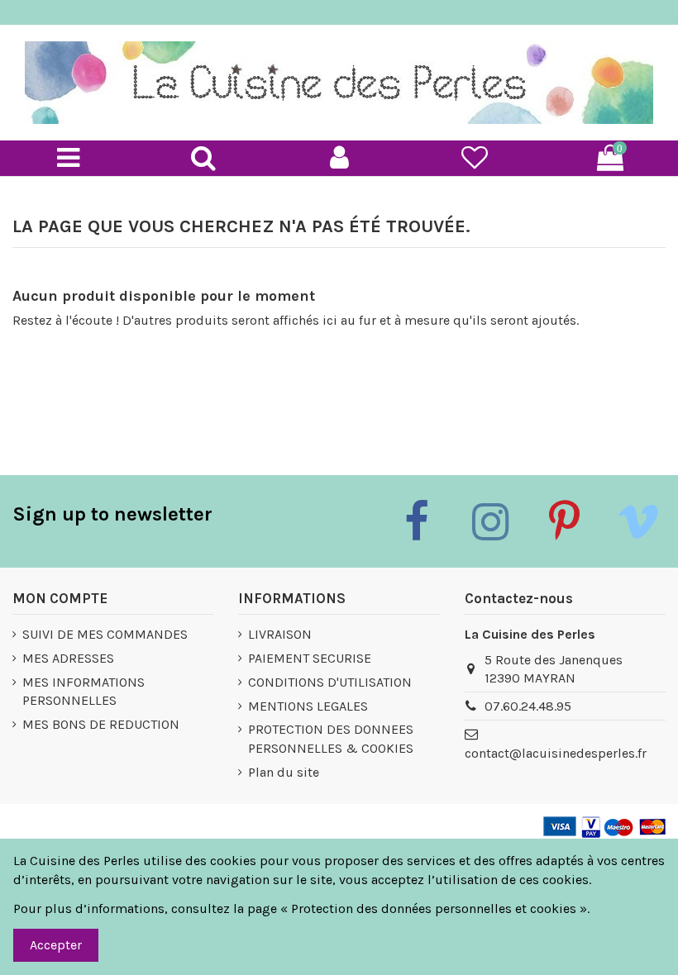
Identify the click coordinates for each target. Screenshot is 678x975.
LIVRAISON (280, 634)
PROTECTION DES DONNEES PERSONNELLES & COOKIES (330, 738)
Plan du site (283, 772)
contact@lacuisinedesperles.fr (556, 753)
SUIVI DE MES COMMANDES (105, 634)
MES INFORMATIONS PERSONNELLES (83, 691)
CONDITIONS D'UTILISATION (330, 682)
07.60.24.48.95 (528, 706)
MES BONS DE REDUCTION (100, 724)
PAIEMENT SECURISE (309, 658)
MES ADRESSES (68, 658)
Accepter (56, 945)
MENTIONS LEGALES (308, 706)
